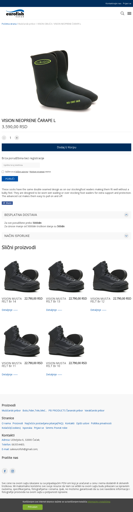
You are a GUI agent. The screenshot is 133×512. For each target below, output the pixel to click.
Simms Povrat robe (56, 427)
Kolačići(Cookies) (11, 427)
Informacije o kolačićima (99, 502)
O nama (6, 423)
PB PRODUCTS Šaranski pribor (65, 410)
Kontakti (69, 423)
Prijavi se (127, 3)
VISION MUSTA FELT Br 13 (56, 300)
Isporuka (27, 427)
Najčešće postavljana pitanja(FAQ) (44, 423)
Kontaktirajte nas (113, 3)
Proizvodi (17, 423)
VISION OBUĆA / (45, 24)
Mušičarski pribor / (27, 24)
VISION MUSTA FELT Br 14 (12, 300)
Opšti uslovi (82, 423)
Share (8, 203)
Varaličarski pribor (94, 410)
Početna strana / (10, 24)
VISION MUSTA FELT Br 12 (100, 300)
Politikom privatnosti (37, 171)
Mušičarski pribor (11, 410)
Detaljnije (7, 310)
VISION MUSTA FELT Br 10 (56, 365)
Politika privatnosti (101, 423)
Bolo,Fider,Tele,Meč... (35, 410)
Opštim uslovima (21, 171)
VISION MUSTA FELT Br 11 (12, 365)
